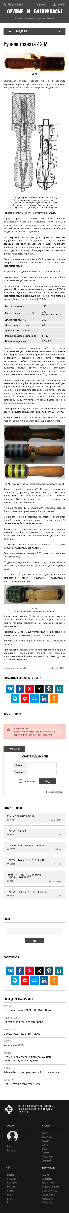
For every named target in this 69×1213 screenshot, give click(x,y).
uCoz (53, 1194)
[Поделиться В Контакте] (10, 689)
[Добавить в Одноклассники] (54, 698)
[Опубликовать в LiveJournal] (15, 698)
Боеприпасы (10, 1018)
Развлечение (47, 1198)
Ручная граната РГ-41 (34, 818)
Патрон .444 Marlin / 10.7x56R (34, 862)
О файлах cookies (49, 1190)
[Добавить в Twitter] (39, 689)
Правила (45, 1174)
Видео (7, 1068)
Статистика (12, 1182)
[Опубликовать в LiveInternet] (59, 689)
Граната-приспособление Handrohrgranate (34, 877)
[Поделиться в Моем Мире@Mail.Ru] (34, 698)
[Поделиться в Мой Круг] (25, 698)
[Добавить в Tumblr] (49, 689)
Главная (10, 1174)
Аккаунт (62, 4)
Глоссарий (46, 1160)
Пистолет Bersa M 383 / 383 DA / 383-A (27, 1010)
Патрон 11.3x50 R (34, 833)
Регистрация (14, 749)
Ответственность (49, 1182)
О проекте (11, 1178)
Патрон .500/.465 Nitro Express (34, 894)
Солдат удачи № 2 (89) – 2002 (22, 1033)
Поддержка (47, 1202)
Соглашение (47, 1178)
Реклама (11, 1186)
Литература (9, 1030)
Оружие (8, 1006)
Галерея (8, 1041)
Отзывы (10, 1190)
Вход (9, 1146)
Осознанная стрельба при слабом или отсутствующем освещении (27, 1059)
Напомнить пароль (54, 792)
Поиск (42, 4)
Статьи (7, 1053)
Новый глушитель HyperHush (22, 1084)
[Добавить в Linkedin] (44, 698)
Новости (8, 1080)
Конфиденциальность (51, 1186)
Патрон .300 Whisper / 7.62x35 (34, 847)
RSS (9, 1202)
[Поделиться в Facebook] (20, 689)
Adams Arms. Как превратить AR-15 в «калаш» (32, 1072)
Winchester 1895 (14, 1045)
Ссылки (10, 1194)
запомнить (29, 781)
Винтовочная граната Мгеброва (23, 1022)
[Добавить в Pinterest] (29, 689)
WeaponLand (15, 4)
